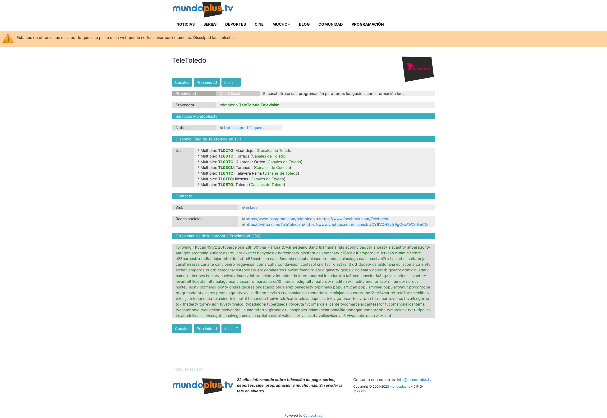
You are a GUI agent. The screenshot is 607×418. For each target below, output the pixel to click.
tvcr (328, 264)
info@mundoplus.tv (414, 379)
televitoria (362, 298)
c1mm (400, 253)
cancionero (225, 264)
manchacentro (241, 281)
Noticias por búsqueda (244, 127)
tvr (410, 309)
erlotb (211, 270)
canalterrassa (188, 264)
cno (320, 264)
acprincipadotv (358, 247)
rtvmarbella (318, 292)
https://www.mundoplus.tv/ (212, 10)
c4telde (229, 258)
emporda (197, 270)
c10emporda (364, 253)
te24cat (382, 292)
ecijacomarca (408, 264)
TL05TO (225, 184)
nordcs (412, 281)
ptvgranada (186, 292)
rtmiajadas (339, 292)
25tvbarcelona (231, 247)
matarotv (323, 281)
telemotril (238, 298)
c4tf (241, 258)
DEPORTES (235, 24)
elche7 (181, 270)
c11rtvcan (385, 253)
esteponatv (246, 270)
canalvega (231, 315)
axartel (249, 253)
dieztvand (342, 264)
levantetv (417, 275)
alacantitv (397, 247)
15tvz (212, 247)
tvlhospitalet (296, 309)
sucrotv (356, 292)
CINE (259, 24)
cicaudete (318, 258)
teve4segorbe (416, 298)
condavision (288, 264)
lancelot (368, 275)
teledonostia (201, 298)
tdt (178, 150)
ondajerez (284, 287)
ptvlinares (206, 292)
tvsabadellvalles (190, 315)
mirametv (396, 281)
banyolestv (267, 253)
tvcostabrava (187, 309)
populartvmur (395, 287)
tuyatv (225, 304)
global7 (347, 270)
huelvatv (228, 275)
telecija (182, 298)
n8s (341, 247)
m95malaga (217, 281)
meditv (358, 281)
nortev (182, 287)
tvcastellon (210, 309)
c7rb (385, 258)
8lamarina (327, 247)
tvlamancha (318, 309)
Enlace (252, 207)
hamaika (183, 275)
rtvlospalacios (294, 292)
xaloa (370, 315)
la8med (352, 275)
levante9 (183, 281)
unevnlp (249, 315)
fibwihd (291, 270)
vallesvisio (328, 315)
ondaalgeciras (241, 287)
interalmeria (286, 275)
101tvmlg (184, 247)
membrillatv (376, 281)
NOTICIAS (185, 24)
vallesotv (309, 315)
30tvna (259, 247)
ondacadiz (265, 287)
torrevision (209, 304)
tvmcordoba (374, 309)
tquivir (272, 298)
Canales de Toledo (274, 150)
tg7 (179, 304)
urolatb (263, 315)
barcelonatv (288, 253)
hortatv (212, 275)
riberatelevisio (267, 292)
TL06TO (226, 156)
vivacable (355, 315)
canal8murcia (282, 258)
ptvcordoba (419, 287)
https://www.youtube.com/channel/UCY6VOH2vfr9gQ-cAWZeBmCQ (366, 224)
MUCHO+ (281, 24)
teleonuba (257, 298)
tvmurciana (397, 309)
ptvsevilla (244, 292)
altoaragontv (418, 247)
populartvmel (370, 287)
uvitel (276, 315)
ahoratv (380, 247)
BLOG (304, 24)
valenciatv (291, 315)
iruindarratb (334, 275)
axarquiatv (232, 253)
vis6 (342, 315)
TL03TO (226, 161)
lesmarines (398, 275)
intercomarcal (310, 275)
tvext (347, 298)
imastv (243, 275)
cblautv (301, 258)
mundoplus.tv (400, 386)
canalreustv (369, 258)
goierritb (379, 270)
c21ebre (414, 253)
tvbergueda (277, 304)
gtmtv (407, 270)
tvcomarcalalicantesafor (362, 304)
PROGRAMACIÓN (368, 24)
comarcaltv (267, 264)
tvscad (396, 258)
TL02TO (225, 150)
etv (260, 270)
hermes (198, 275)
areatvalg (200, 253)
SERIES (209, 24)
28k (248, 247)
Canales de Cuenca (272, 167)
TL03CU (226, 167)
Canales (182, 82)
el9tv (425, 264)
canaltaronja (414, 258)
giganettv (330, 270)
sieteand (300, 247)
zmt (387, 315)
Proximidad (207, 82)
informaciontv (262, 275)
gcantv (395, 270)
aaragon (183, 253)
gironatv (276, 309)
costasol (308, 264)
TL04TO (226, 173)
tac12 (369, 292)
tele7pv (403, 292)
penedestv (303, 287)
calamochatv (327, 253)
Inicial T (231, 82)
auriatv (216, 253)
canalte (207, 264)
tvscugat (213, 315)
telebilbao (420, 292)
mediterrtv (341, 281)
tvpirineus (323, 287)
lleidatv (198, 281)
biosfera (307, 253)
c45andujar (211, 258)
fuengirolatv (310, 270)
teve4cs (396, 298)
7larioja (273, 247)
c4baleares (274, 270)
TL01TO (225, 178)
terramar (379, 298)
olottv (222, 287)
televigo (334, 298)
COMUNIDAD (330, 24)
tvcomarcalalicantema (405, 304)
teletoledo (229, 104)
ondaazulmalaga (343, 258)
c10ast (346, 253)
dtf (354, 264)
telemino (221, 298)
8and (313, 247)
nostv (194, 287)
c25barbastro (188, 258)
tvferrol (261, 309)
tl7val (286, 247)
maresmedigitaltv (297, 281)
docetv (365, 264)
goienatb (363, 270)
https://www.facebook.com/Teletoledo (355, 218)
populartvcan (345, 287)
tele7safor (288, 298)
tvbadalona (256, 304)
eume (248, 309)
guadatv (421, 270)
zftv (379, 315)
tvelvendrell (231, 309)
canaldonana (383, 264)
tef (393, 292)
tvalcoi (238, 304)
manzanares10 (268, 281)
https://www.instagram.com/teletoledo (280, 218)
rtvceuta (296, 304)
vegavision (245, 264)
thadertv (190, 304)
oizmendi (208, 287)
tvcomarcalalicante (322, 304)
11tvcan (199, 247)
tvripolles (422, 309)
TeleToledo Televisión (259, 104)
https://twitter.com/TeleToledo (273, 224)
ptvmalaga (225, 292)
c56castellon (257, 258)
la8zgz (382, 275)
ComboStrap (312, 415)
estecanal (226, 270)
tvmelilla (337, 309)
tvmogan (354, 309)
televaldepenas (312, 298)
